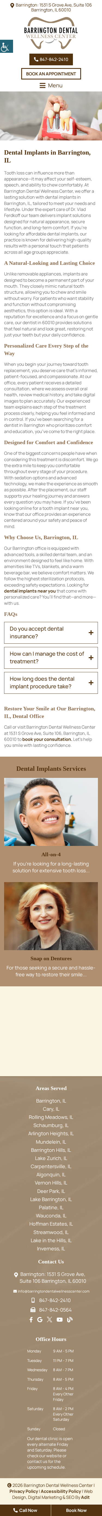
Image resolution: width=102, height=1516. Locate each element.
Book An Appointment (51, 74)
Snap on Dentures (51, 958)
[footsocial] (31, 1320)
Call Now (27, 1510)
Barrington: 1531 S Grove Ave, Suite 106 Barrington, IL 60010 (54, 7)
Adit (85, 1497)
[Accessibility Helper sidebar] (6, 46)
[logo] (51, 33)
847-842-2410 (53, 59)
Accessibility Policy (61, 1491)
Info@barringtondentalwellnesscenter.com (53, 1291)
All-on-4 (51, 854)
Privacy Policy (24, 1491)
